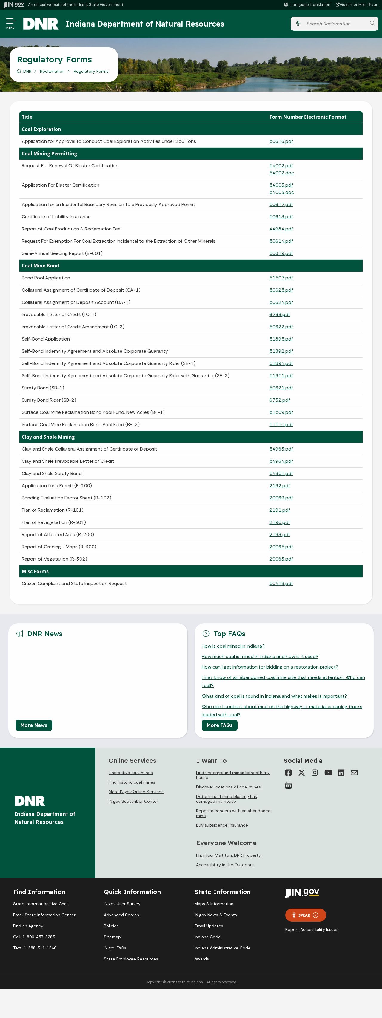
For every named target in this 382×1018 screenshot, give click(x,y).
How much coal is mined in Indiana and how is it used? (260, 656)
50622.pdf (281, 327)
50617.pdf (281, 204)
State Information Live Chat (40, 903)
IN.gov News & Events (216, 915)
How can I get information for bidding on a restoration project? (270, 667)
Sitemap (112, 937)
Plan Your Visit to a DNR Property (228, 855)
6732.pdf (279, 400)
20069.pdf (281, 498)
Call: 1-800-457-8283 (34, 937)
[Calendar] (288, 785)
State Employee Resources (131, 959)
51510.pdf (281, 424)
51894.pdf (281, 363)
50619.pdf (281, 253)
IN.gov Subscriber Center (133, 801)
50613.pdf (281, 216)
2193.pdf (279, 534)
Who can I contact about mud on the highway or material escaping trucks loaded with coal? (282, 710)
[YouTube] (328, 772)
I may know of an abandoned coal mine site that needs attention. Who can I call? (283, 681)
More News (34, 725)
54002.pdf (281, 166)
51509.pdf (281, 412)
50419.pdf (281, 583)
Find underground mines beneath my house (233, 775)
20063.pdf (281, 559)
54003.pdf (281, 185)
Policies (111, 926)
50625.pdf (281, 290)
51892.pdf (281, 351)
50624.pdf (281, 302)
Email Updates (209, 926)
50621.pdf (281, 388)
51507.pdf (281, 278)
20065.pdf (281, 547)
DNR (27, 71)
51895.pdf (281, 339)
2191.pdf (279, 510)
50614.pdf (281, 241)
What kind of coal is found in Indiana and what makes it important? (274, 696)
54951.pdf (281, 473)
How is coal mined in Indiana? (233, 646)
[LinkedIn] (341, 772)
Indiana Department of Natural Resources (144, 23)
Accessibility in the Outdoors (225, 864)
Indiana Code (208, 937)
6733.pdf (279, 314)
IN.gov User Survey (122, 903)
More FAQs (219, 725)
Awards (202, 959)
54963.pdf (281, 449)
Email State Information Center (44, 915)
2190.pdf (279, 522)
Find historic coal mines (132, 782)
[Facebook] (288, 772)
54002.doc (281, 173)
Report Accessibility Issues (311, 929)
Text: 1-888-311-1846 (34, 948)
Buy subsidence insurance (222, 825)
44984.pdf (281, 229)
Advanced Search (121, 915)
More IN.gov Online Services (136, 791)
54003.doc (281, 192)
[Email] (354, 772)
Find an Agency (28, 926)
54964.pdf (281, 461)
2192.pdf (279, 485)
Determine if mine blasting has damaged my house (226, 799)
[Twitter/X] (301, 772)
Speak (304, 915)
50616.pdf (281, 141)
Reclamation (52, 71)
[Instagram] (315, 772)
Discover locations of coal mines (228, 787)
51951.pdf (281, 375)
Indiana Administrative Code (223, 948)
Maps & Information (214, 903)
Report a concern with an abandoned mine (233, 813)
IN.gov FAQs (115, 948)
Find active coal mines (131, 772)
